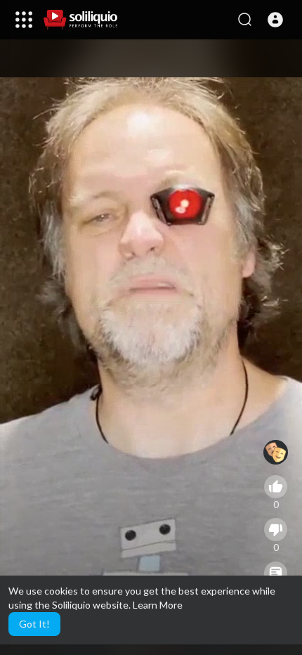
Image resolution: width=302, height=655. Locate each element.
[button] (275, 20)
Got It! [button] (34, 624)
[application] (151, 347)
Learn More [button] (158, 605)
